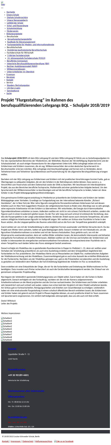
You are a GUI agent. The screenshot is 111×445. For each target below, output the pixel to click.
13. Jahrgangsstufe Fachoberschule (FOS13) (26, 58)
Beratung (10, 77)
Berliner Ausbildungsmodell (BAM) (22, 66)
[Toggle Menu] (2, 7)
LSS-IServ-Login (13, 88)
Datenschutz (27, 441)
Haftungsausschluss (43, 441)
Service (9, 83)
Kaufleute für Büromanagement (21, 42)
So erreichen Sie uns (17, 417)
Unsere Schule (12, 15)
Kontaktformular (17, 369)
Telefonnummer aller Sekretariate (26, 391)
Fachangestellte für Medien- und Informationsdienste (30, 45)
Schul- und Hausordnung (17, 26)
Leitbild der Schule (15, 23)
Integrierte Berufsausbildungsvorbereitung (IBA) (28, 64)
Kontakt (9, 80)
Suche (9, 93)
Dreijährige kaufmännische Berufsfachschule (27, 50)
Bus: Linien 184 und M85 (17, 422)
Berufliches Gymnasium (17, 61)
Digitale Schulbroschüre (17, 18)
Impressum (16, 441)
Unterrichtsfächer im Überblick (20, 72)
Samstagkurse (13, 91)
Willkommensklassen (16, 69)
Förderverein (12, 31)
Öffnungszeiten (16, 396)
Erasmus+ (10, 75)
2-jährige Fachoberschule (18, 56)
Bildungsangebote (14, 34)
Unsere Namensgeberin (17, 20)
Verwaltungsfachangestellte (19, 39)
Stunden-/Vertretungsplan (18, 85)
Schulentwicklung (14, 28)
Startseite (10, 12)
